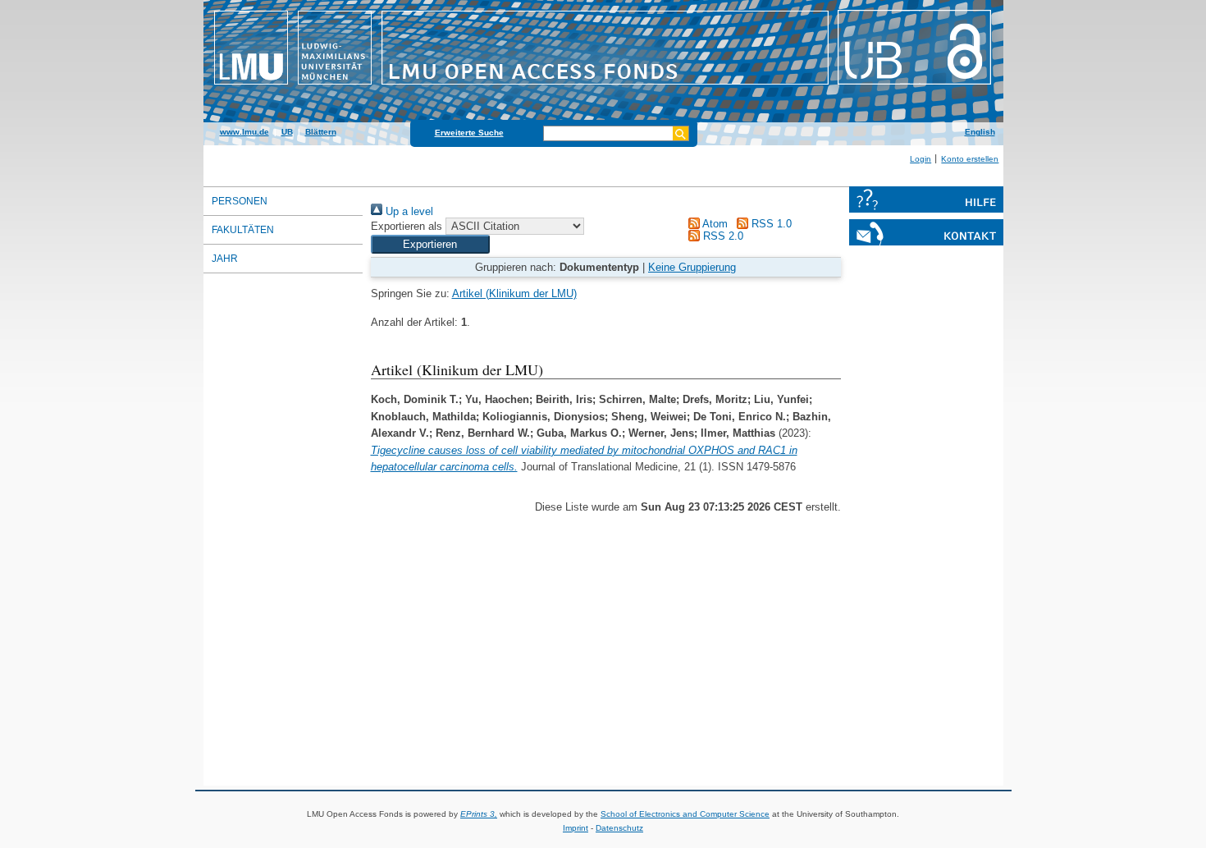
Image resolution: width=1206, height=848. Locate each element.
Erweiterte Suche (469, 132)
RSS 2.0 (721, 236)
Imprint (575, 827)
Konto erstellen (969, 158)
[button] (430, 244)
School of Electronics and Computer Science (685, 813)
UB (287, 131)
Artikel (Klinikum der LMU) (514, 293)
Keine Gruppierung (692, 267)
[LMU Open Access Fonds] (603, 86)
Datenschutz (619, 827)
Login (920, 158)
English (980, 131)
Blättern (320, 131)
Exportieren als (406, 226)
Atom (714, 224)
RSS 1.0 (769, 224)
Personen (239, 201)
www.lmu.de (244, 131)
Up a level (407, 211)
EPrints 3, (478, 813)
